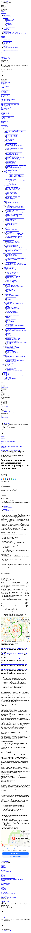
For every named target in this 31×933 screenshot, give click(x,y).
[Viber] (9, 479)
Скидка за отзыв (10, 19)
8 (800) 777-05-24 (5, 57)
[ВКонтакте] (1, 479)
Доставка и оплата (8, 39)
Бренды (5, 43)
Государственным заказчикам (10, 32)
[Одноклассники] (3, 479)
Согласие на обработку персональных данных (14, 33)
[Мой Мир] (5, 479)
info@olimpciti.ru (5, 62)
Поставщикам (6, 42)
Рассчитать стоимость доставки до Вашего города (14, 648)
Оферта (2, 931)
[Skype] (13, 479)
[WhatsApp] (11, 479)
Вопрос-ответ (6, 44)
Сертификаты (6, 15)
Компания (3, 867)
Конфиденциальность (6, 930)
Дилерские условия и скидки (10, 47)
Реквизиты (9, 25)
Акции (2, 866)
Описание (5, 506)
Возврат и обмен (7, 41)
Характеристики (7, 507)
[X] (7, 479)
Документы (9, 24)
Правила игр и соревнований (10, 50)
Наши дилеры (6, 48)
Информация (4, 880)
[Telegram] (15, 479)
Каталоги (8, 23)
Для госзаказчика (10, 27)
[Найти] (4, 386)
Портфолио (6, 46)
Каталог (3, 865)
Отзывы (5, 18)
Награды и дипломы (8, 16)
